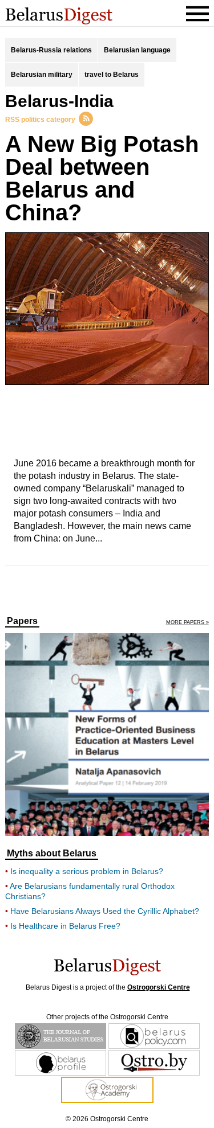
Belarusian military (41, 75)
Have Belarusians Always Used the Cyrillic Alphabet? (104, 911)
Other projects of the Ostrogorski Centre (107, 1017)
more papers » (187, 622)
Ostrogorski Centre (158, 987)
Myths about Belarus (51, 853)
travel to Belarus (111, 75)
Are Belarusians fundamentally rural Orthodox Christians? (90, 891)
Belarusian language (137, 50)
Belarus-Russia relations (51, 50)
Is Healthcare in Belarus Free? (65, 925)
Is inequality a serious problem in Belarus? (86, 871)
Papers (22, 621)
